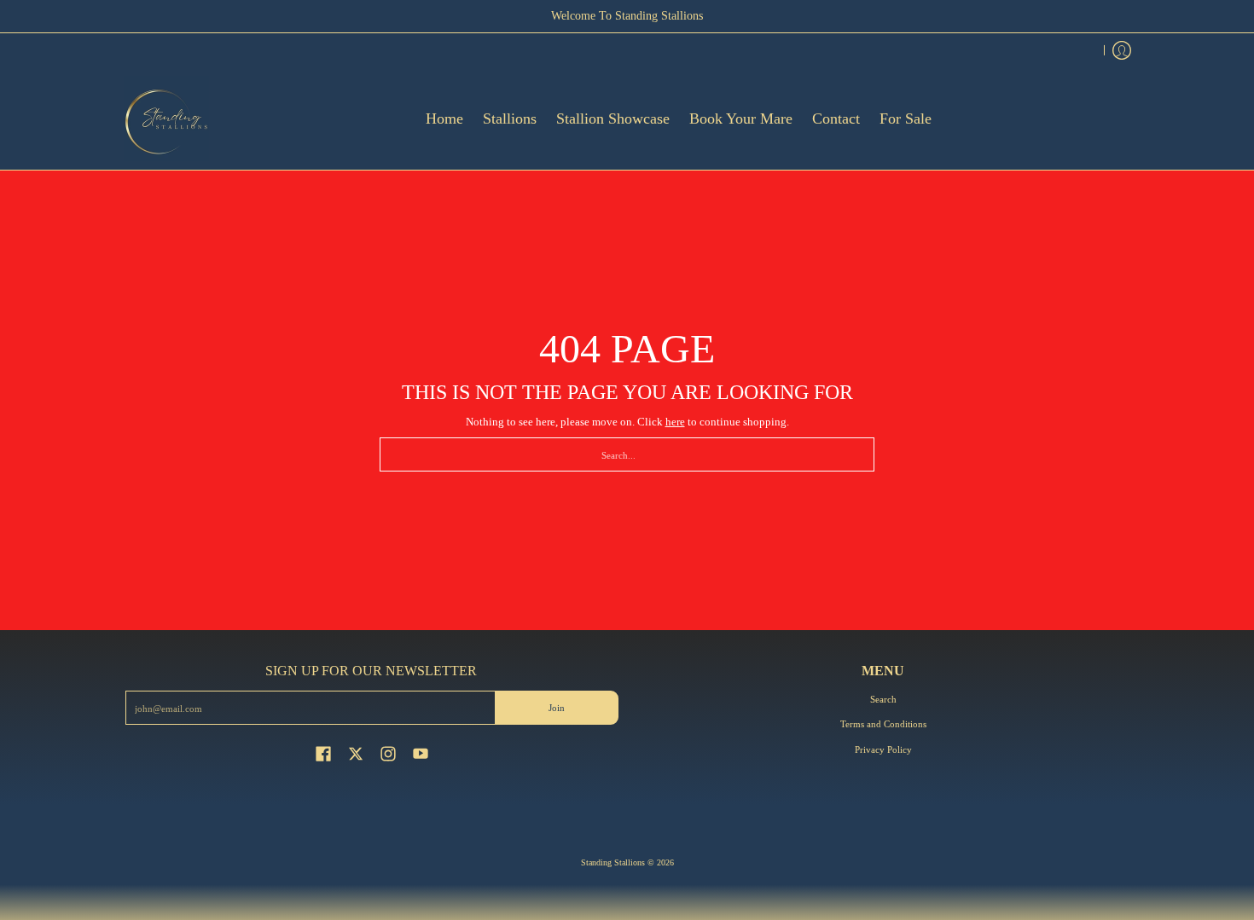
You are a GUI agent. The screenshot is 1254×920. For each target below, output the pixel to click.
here (675, 421)
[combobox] (627, 454)
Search (883, 699)
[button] (323, 753)
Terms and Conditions (883, 724)
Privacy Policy (883, 749)
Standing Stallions (613, 862)
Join (557, 708)
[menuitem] (1122, 50)
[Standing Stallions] (166, 118)
